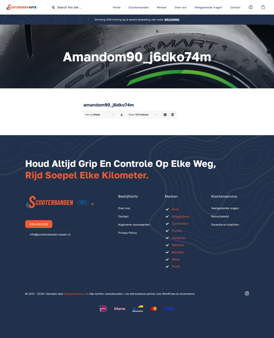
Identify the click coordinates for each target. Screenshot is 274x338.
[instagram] (247, 293)
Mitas (175, 259)
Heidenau (178, 238)
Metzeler (178, 245)
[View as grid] (165, 114)
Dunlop (177, 230)
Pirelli (176, 266)
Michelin (178, 252)
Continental (180, 223)
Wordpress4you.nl (75, 293)
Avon (175, 209)
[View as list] (172, 114)
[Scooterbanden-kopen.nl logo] (22, 5)
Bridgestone (180, 216)
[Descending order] (121, 114)
